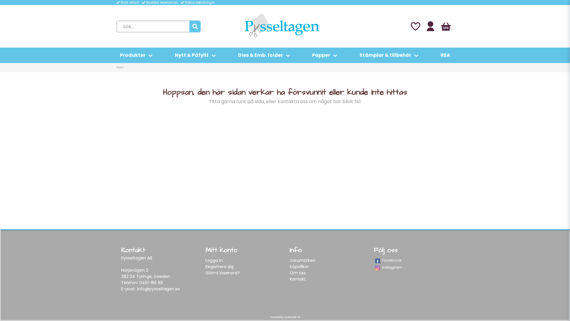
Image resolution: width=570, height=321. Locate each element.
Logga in (214, 260)
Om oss (298, 273)
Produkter (132, 55)
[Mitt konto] (430, 26)
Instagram (392, 267)
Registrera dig (219, 267)
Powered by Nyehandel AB (285, 317)
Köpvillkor (299, 267)
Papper (321, 55)
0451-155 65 (151, 283)
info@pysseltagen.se (158, 289)
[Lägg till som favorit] (415, 26)
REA (445, 55)
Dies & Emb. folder (260, 55)
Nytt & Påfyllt (192, 55)
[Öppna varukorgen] (446, 26)
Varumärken (302, 260)
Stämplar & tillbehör (385, 55)
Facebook (392, 260)
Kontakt (298, 279)
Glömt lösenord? (222, 273)
